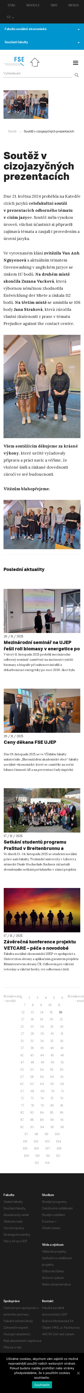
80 (52, 1105)
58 (32, 1077)
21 (61, 1019)
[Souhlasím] (78, 1373)
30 (52, 1034)
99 (46, 1134)
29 (42, 1034)
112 (58, 1156)
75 (51, 1098)
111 (48, 1156)
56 (61, 1070)
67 (22, 1091)
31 (61, 1034)
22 (22, 1027)
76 (61, 1098)
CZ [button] (9, 18)
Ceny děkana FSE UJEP (30, 742)
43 (32, 1055)
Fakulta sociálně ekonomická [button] (25, 30)
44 (42, 1055)
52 (22, 1070)
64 (42, 1084)
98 (36, 1134)
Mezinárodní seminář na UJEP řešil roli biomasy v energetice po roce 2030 (42, 648)
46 (62, 1055)
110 (37, 1156)
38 (32, 1048)
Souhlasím (41, 1385)
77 (22, 1105)
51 (62, 1062)
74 (42, 1098)
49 (42, 1062)
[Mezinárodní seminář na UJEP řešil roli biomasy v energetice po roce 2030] (42, 611)
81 (61, 1105)
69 (42, 1091)
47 (22, 1062)
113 (37, 1163)
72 (22, 1098)
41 (61, 1048)
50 (52, 1062)
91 (61, 1120)
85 (51, 1113)
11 (59, 1005)
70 (52, 1091)
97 (26, 1134)
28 (32, 1034)
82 (22, 1113)
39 (42, 1048)
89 (42, 1120)
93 (32, 1127)
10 (50, 1005)
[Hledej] (76, 72)
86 (61, 1113)
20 (51, 1019)
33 (32, 1041)
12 (23, 1012)
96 (62, 1127)
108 (59, 1148)
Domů (12, 131)
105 (25, 1148)
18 (32, 1019)
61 (61, 1077)
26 (61, 1027)
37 (22, 1048)
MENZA (73, 6)
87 (22, 1120)
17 (22, 1019)
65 (52, 1084)
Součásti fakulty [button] (16, 43)
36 (61, 1041)
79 (42, 1105)
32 (22, 1041)
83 (32, 1113)
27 (22, 1034)
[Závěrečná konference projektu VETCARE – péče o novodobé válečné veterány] (42, 910)
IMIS (54, 6)
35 (51, 1041)
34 (42, 1041)
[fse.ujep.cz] (14, 65)
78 (32, 1105)
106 (36, 1148)
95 (52, 1127)
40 (52, 1048)
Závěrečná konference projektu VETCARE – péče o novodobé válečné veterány (40, 948)
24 (42, 1027)
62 (22, 1084)
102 (36, 1141)
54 (42, 1070)
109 (26, 1156)
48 (32, 1062)
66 (62, 1084)
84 (42, 1113)
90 (52, 1120)
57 (22, 1077)
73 (32, 1098)
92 (22, 1127)
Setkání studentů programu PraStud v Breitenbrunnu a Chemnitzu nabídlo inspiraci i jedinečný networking (37, 851)
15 (51, 1012)
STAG (11, 6)
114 (47, 1163)
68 (32, 1091)
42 (22, 1055)
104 (58, 1141)
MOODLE (33, 6)
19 (41, 1019)
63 (32, 1084)
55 (51, 1070)
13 (32, 1012)
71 (62, 1091)
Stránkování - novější (12, 998)
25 (51, 1027)
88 (32, 1120)
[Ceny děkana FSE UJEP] (42, 710)
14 (41, 1012)
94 (42, 1127)
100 (57, 1134)
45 (52, 1055)
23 (32, 1027)
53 (32, 1070)
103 (47, 1141)
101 (25, 1141)
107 (48, 1148)
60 (52, 1077)
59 (42, 1077)
